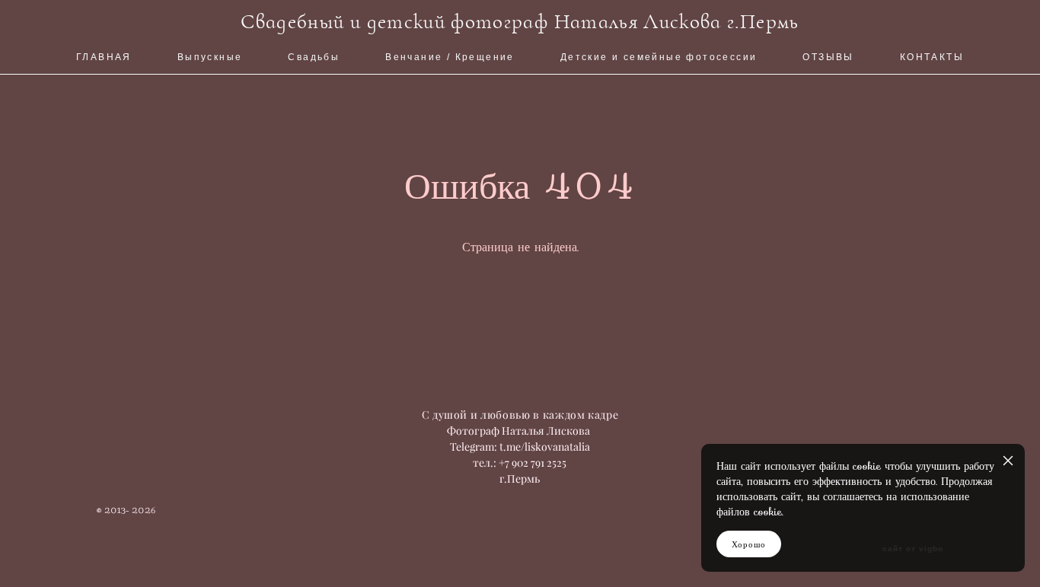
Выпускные (210, 57)
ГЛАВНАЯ (104, 57)
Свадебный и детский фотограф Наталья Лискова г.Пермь (520, 21)
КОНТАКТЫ (932, 57)
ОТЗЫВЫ (827, 57)
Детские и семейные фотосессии (659, 57)
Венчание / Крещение (450, 57)
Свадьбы (314, 57)
